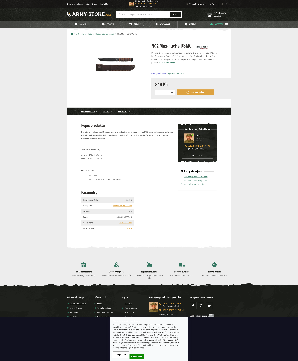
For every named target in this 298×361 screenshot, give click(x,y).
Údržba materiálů (105, 312)
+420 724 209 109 (199, 146)
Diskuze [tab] (106, 111)
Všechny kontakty (167, 314)
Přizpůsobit (121, 354)
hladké (129, 228)
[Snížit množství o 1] (158, 92)
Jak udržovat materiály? (194, 184)
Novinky (128, 303)
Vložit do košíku (197, 92)
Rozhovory (129, 312)
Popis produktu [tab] (88, 111)
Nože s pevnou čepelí (122, 206)
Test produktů (131, 308)
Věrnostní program (197, 4)
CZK (212, 4)
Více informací (138, 348)
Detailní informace (167, 63)
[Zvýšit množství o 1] (172, 92)
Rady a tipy (130, 317)
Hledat (175, 14)
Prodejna (74, 312)
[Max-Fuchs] (202, 46)
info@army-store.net (173, 309)
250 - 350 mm (125, 223)
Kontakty (104, 4)
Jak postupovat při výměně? (196, 180)
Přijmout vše (136, 356)
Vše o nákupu (91, 4)
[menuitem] (80, 24)
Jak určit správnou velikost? (195, 177)
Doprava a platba (75, 4)
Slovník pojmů (103, 317)
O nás (99, 303)
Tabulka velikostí (104, 308)
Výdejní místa (76, 308)
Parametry (122, 111)
